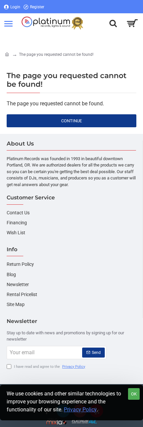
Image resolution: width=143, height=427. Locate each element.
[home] (7, 54)
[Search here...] (113, 23)
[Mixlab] (56, 421)
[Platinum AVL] (84, 421)
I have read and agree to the (49, 367)
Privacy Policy (80, 409)
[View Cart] (132, 23)
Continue (71, 120)
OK (134, 393)
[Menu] (8, 23)
